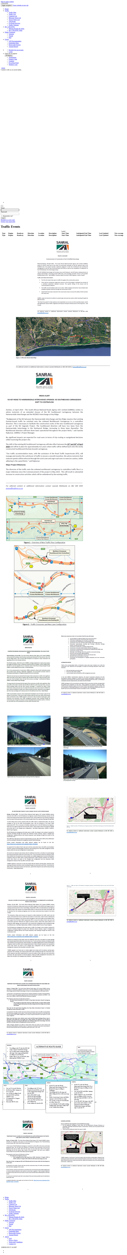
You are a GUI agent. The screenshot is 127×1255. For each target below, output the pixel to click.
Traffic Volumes (14, 25)
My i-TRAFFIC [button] (10, 27)
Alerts (3, 68)
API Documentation (15, 41)
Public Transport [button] (10, 32)
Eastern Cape (13, 59)
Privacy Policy (13, 1240)
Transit (11, 36)
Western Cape (13, 64)
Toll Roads (12, 21)
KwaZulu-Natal (14, 63)
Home (7, 9)
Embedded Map (14, 43)
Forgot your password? (8, 221)
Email (2, 208)
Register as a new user (8, 220)
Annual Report (13, 46)
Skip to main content (7, 1)
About (7, 1237)
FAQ (10, 1238)
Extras (7, 1228)
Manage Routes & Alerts (16, 28)
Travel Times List (14, 20)
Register (16, 50)
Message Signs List (15, 18)
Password (4, 212)
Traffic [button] (7, 11)
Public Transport (10, 1220)
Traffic (7, 1199)
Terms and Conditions (16, 1242)
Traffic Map (12, 12)
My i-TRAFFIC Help (15, 30)
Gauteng (11, 61)
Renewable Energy (15, 45)
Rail (10, 37)
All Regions (9, 55)
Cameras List (13, 16)
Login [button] (11, 52)
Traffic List (12, 14)
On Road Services (14, 23)
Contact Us (12, 1244)
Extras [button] (7, 39)
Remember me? (8, 216)
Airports (11, 34)
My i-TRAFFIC (10, 1215)
